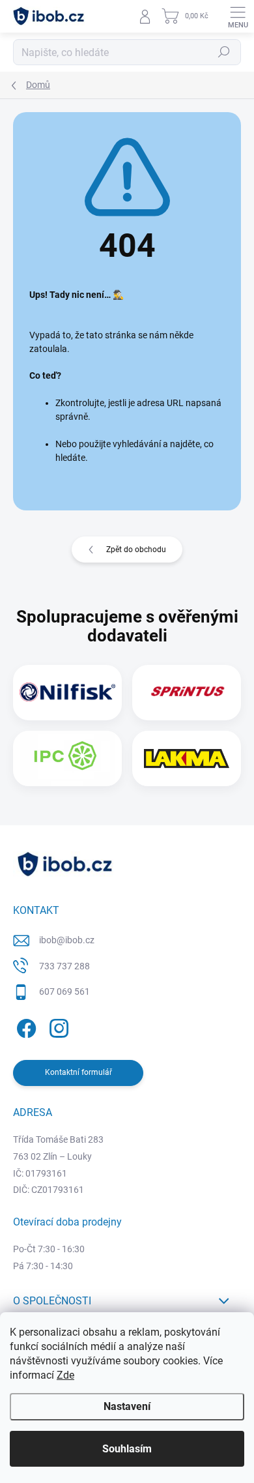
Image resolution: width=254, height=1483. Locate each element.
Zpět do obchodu (136, 549)
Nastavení (127, 1406)
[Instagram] (57, 1026)
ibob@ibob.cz (66, 940)
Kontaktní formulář (78, 1072)
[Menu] (237, 16)
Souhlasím (127, 1449)
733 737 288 (64, 966)
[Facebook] (24, 1026)
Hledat (224, 52)
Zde (65, 1375)
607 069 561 (64, 991)
